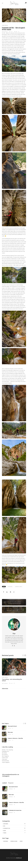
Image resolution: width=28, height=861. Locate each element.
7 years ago (6, 683)
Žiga (2, 31)
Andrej (3, 91)
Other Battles (12, 601)
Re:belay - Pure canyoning (7, 749)
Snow (14, 830)
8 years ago (6, 31)
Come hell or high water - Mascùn (13, 610)
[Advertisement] (14, 705)
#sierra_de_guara (18, 586)
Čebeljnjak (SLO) (5, 751)
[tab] (4, 783)
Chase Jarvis (4, 759)
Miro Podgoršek (5, 756)
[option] (14, 671)
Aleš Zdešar (4, 753)
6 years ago (11, 796)
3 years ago (11, 788)
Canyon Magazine (6, 762)
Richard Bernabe (5, 760)
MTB (14, 825)
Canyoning (5, 25)
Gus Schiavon (5, 754)
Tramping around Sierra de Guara (14, 603)
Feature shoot (5, 757)
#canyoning (10, 586)
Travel (19, 601)
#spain (4, 588)
